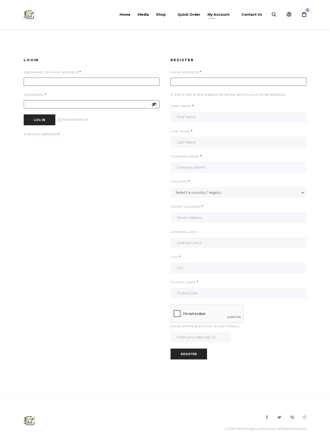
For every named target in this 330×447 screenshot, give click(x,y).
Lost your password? (42, 134)
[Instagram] (304, 417)
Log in (39, 120)
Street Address (187, 207)
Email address (195, 72)
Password (44, 95)
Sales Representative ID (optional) (205, 326)
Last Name (182, 131)
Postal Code (184, 282)
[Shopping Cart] (304, 14)
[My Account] (289, 14)
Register (189, 354)
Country (180, 181)
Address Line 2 (185, 232)
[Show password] (154, 104)
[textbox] (238, 192)
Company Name (186, 156)
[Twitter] (279, 417)
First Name (182, 106)
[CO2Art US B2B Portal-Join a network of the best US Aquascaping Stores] (29, 14)
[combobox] (238, 192)
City (175, 257)
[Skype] (292, 417)
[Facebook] (267, 417)
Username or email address (61, 72)
